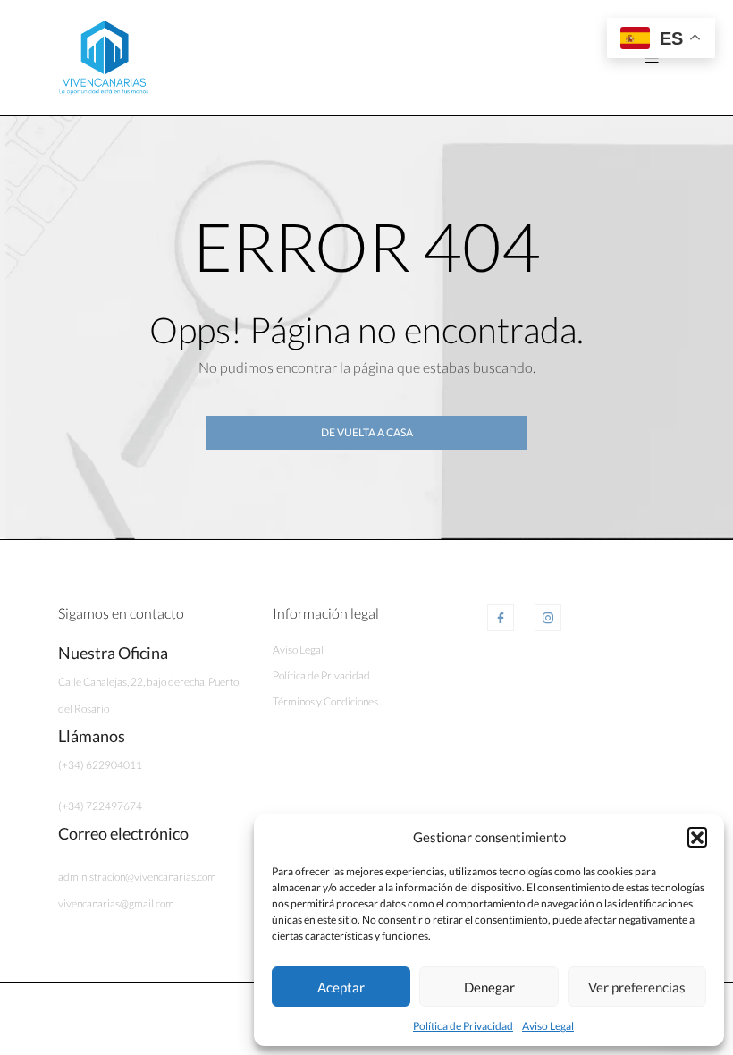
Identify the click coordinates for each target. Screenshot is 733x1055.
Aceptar (341, 987)
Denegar (489, 987)
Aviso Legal (548, 1026)
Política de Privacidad (463, 1026)
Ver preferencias (637, 987)
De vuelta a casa (367, 432)
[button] (697, 837)
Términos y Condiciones (325, 701)
